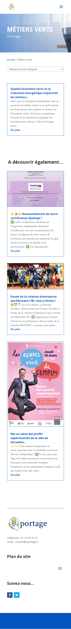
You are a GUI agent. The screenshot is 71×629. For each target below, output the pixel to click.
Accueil (11, 59)
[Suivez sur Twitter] (16, 595)
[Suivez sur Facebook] (10, 595)
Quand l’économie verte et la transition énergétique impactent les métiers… (34, 93)
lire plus (15, 130)
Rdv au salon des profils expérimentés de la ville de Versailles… (29, 438)
